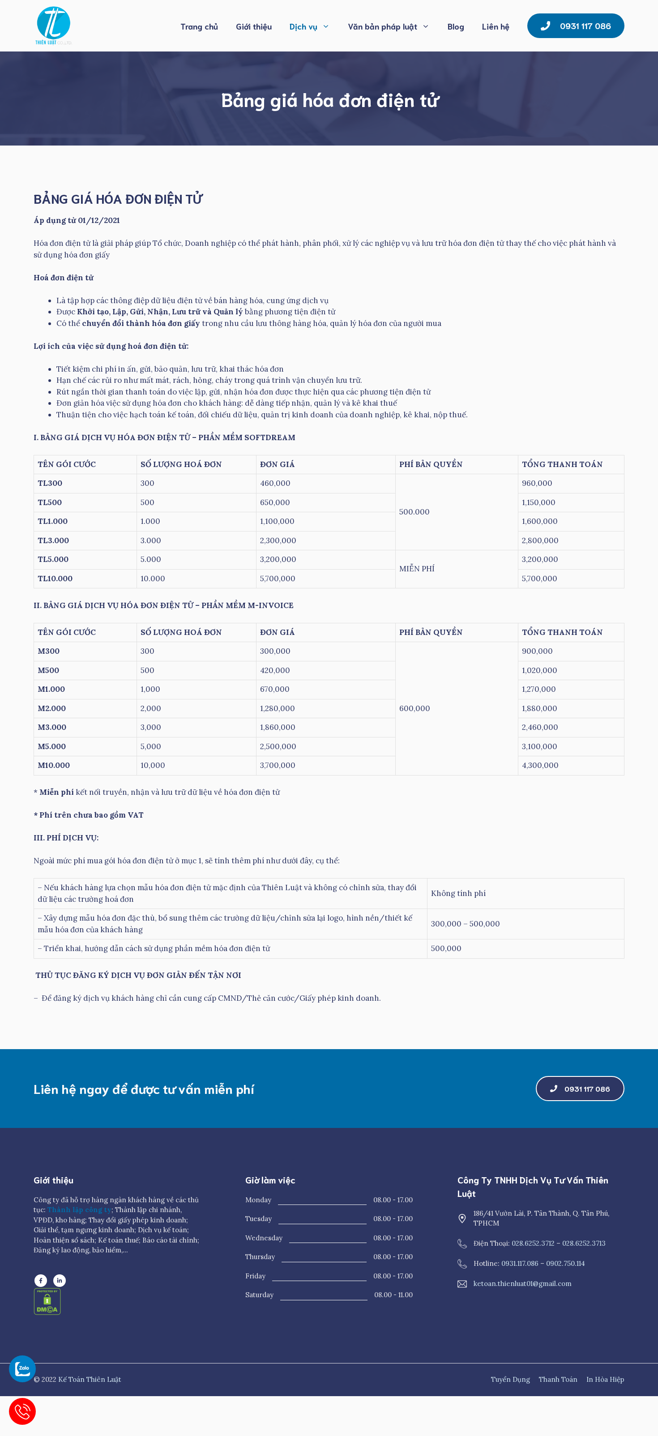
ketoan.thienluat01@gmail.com (523, 1283)
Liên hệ (495, 26)
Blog (456, 26)
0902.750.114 (565, 1263)
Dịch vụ (303, 26)
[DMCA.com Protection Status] (47, 1312)
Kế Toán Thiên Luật (89, 1379)
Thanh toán (558, 1379)
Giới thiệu (254, 26)
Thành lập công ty (79, 1209)
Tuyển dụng (510, 1379)
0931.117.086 (519, 1263)
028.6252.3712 (533, 1243)
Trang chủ (199, 26)
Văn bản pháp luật (382, 26)
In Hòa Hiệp (605, 1379)
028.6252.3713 (584, 1243)
